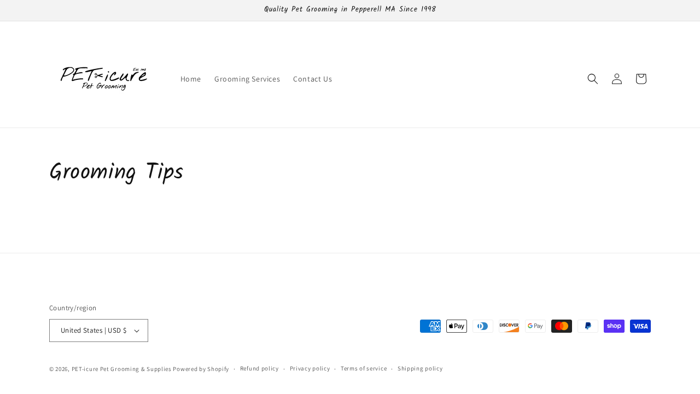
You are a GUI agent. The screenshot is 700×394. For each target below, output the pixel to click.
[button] (593, 79)
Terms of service (364, 368)
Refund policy (259, 368)
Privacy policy (310, 368)
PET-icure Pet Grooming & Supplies (122, 369)
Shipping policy (420, 368)
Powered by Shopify (201, 369)
